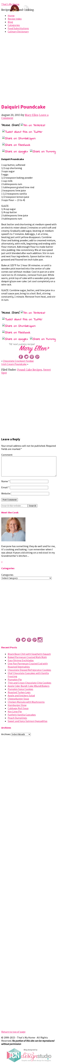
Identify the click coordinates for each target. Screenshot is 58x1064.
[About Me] (13, 540)
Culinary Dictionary (18, 31)
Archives (5, 734)
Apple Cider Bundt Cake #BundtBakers (28, 685)
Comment (7, 454)
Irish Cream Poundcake (14, 364)
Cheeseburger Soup (18, 698)
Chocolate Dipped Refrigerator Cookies (29, 669)
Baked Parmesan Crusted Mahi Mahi (27, 657)
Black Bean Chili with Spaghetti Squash (29, 654)
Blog (10, 22)
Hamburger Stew (17, 705)
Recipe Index (15, 18)
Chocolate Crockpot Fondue (18, 360)
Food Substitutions (18, 28)
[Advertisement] (29, 67)
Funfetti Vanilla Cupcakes (22, 714)
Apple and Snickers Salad (21, 695)
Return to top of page (13, 1031)
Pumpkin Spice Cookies (20, 689)
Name (5, 481)
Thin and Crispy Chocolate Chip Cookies (29, 682)
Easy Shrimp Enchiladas (21, 660)
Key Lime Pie (15, 711)
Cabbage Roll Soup (18, 708)
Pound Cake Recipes (29, 369)
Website (5, 493)
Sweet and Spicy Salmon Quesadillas (27, 721)
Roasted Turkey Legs (19, 692)
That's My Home (10, 4)
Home (11, 15)
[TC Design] (29, 1061)
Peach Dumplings (17, 717)
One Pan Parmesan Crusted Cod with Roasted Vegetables (28, 665)
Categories (14, 25)
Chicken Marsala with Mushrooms (26, 701)
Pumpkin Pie (15, 679)
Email (5, 487)
